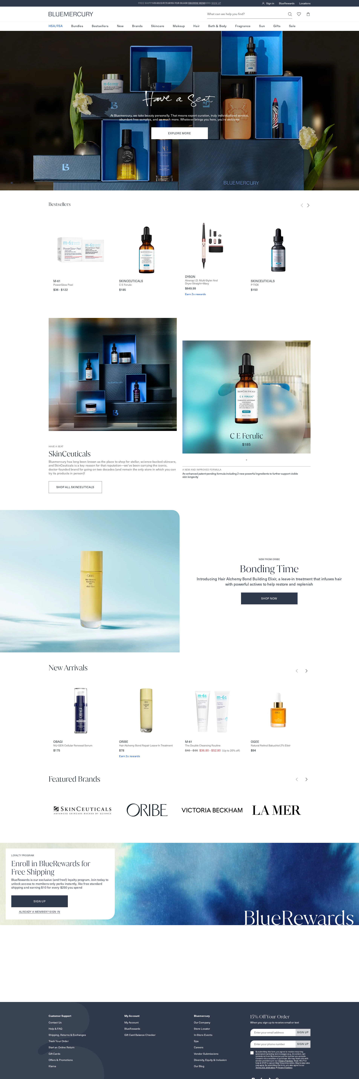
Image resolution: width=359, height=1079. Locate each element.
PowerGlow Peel (63, 284)
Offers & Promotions (61, 1060)
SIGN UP (303, 1032)
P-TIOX (255, 284)
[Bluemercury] (71, 14)
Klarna (52, 1066)
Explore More (179, 133)
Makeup (179, 26)
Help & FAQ (55, 1028)
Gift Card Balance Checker (140, 1035)
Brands (137, 26)
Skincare (157, 26)
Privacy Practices (285, 1061)
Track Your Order (59, 1041)
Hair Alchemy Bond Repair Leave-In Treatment (146, 745)
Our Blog (199, 1066)
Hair (196, 26)
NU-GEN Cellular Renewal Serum (72, 745)
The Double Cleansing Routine (202, 745)
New (120, 26)
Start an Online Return (62, 1047)
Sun (262, 26)
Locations (305, 3)
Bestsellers (100, 26)
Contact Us (55, 1022)
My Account (131, 1022)
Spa (196, 1041)
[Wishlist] (299, 14)
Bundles (77, 26)
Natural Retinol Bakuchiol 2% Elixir (270, 745)
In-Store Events (203, 1035)
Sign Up (39, 901)
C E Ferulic (125, 284)
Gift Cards (54, 1053)
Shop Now (269, 598)
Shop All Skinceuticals (75, 487)
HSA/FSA (56, 26)
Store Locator (202, 1028)
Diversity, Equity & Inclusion (210, 1060)
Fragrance (243, 26)
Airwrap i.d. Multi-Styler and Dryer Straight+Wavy (201, 282)
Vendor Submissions (206, 1053)
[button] (308, 14)
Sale (292, 26)
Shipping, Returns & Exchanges (67, 1035)
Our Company (202, 1022)
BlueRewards (287, 3)
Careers (199, 1047)
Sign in (270, 3)
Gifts (277, 26)
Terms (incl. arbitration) (266, 1067)
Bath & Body (217, 26)
